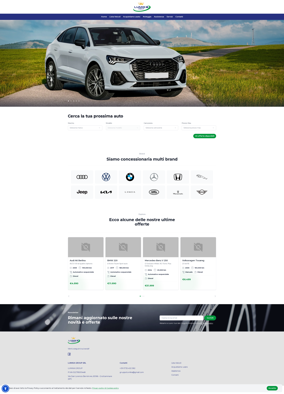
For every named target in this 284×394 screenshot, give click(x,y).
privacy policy (208, 323)
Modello (109, 123)
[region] (142, 267)
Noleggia (147, 17)
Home (104, 17)
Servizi (170, 17)
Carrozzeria (148, 123)
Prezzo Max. (186, 123)
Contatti (179, 17)
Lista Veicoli (114, 17)
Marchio (71, 123)
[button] (5, 388)
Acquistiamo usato (131, 17)
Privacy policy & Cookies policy (105, 388)
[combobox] (85, 127)
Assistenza (159, 17)
